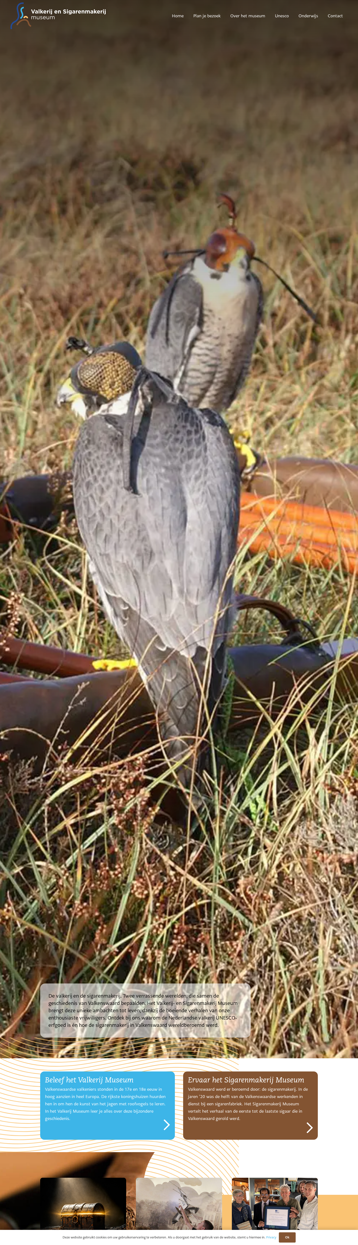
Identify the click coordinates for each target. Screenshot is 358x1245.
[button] (224, 15)
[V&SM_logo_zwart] (58, 15)
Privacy (271, 1237)
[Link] (107, 1105)
